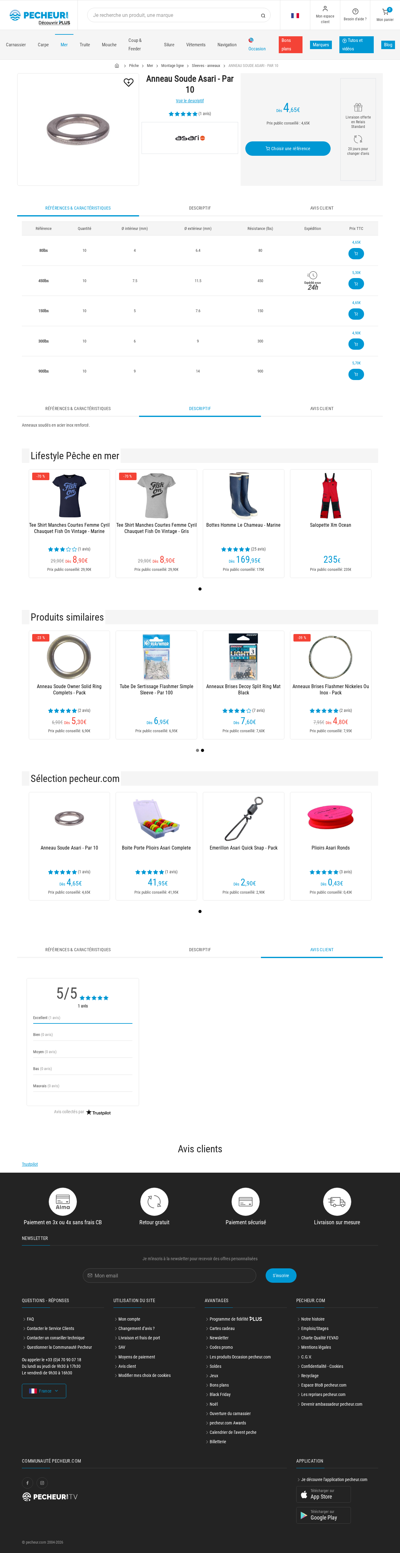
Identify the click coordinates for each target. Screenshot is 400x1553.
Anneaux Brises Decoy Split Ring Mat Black (243, 689)
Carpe (43, 45)
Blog (388, 45)
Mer (64, 45)
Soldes (215, 1366)
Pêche (134, 65)
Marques (321, 45)
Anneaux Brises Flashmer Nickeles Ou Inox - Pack (330, 689)
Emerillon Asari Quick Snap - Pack (244, 848)
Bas (42, 1068)
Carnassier (16, 45)
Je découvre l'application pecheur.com (334, 1479)
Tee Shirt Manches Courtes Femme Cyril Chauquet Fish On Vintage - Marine (69, 528)
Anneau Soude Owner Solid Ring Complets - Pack (69, 689)
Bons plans (286, 45)
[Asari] (190, 138)
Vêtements (196, 45)
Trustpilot (30, 1164)
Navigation (227, 45)
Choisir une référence (290, 148)
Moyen (45, 1051)
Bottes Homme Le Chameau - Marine (243, 525)
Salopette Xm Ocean (330, 525)
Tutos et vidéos (352, 45)
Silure (169, 45)
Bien (43, 1034)
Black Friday (220, 1394)
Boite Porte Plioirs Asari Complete (156, 848)
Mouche (109, 45)
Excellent (46, 1017)
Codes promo (221, 1347)
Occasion (257, 49)
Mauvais (46, 1086)
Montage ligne (172, 65)
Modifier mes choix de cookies (144, 1375)
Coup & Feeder (135, 45)
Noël (214, 1404)
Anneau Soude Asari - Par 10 (69, 848)
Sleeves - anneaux (206, 65)
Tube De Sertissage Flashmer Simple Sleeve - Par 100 (156, 689)
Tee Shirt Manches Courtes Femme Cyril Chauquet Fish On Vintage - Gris (156, 528)
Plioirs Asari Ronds (331, 848)
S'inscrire (281, 1275)
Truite (85, 45)
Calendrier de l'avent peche (233, 1432)
